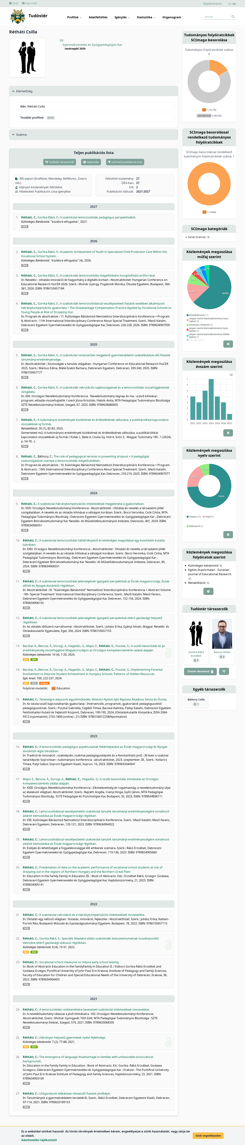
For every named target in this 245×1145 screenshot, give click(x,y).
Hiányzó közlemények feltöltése (40, 187)
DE (61, 40)
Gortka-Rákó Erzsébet (196, 653)
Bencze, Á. (45, 646)
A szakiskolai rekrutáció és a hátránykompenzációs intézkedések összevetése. (92, 915)
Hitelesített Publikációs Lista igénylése (44, 191)
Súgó (15, 3)
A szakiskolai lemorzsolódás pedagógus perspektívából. (98, 217)
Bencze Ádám (222, 652)
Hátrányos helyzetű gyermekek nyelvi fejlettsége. (72, 1037)
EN (229, 4)
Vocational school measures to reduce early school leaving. (79, 962)
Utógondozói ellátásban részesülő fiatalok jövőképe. (74, 1093)
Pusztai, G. (123, 646)
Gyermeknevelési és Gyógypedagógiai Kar (92, 45)
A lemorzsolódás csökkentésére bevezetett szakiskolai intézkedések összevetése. (94, 1009)
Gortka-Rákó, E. (48, 217)
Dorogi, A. (60, 646)
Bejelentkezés (212, 4)
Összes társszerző (200, 671)
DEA (25, 226)
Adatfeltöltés (98, 17)
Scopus (44, 683)
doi (26, 659)
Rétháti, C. (28, 217)
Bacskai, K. (30, 646)
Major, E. (92, 646)
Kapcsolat (31, 3)
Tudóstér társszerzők (61, 162)
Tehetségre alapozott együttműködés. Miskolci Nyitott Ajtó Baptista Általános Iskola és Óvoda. (103, 699)
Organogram (171, 17)
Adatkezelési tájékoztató (39, 1140)
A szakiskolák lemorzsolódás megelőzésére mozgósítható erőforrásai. (108, 275)
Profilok (73, 17)
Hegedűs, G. (76, 646)
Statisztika (145, 17)
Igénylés (121, 17)
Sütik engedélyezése (208, 1135)
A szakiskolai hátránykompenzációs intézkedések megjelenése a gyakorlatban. (91, 504)
